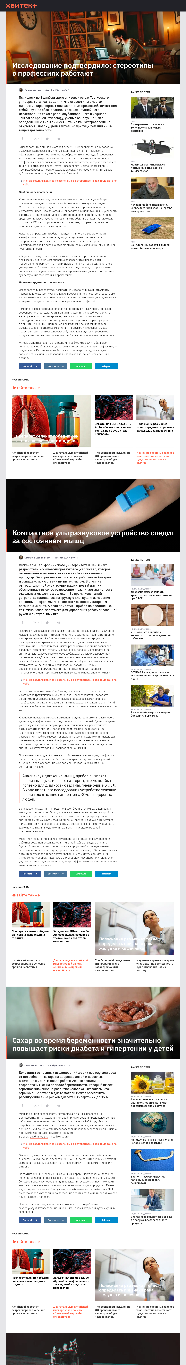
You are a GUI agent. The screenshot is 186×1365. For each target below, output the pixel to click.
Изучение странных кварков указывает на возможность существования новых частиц (155, 457)
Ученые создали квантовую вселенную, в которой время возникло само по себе (70, 182)
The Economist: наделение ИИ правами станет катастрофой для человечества (112, 457)
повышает (81, 1208)
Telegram (106, 366)
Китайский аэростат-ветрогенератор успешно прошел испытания (28, 456)
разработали (29, 569)
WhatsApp (81, 366)
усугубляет (35, 1208)
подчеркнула (27, 350)
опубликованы (39, 1136)
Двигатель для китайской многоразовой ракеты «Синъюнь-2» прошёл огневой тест (70, 457)
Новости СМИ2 (20, 379)
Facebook (30, 366)
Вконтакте (56, 366)
